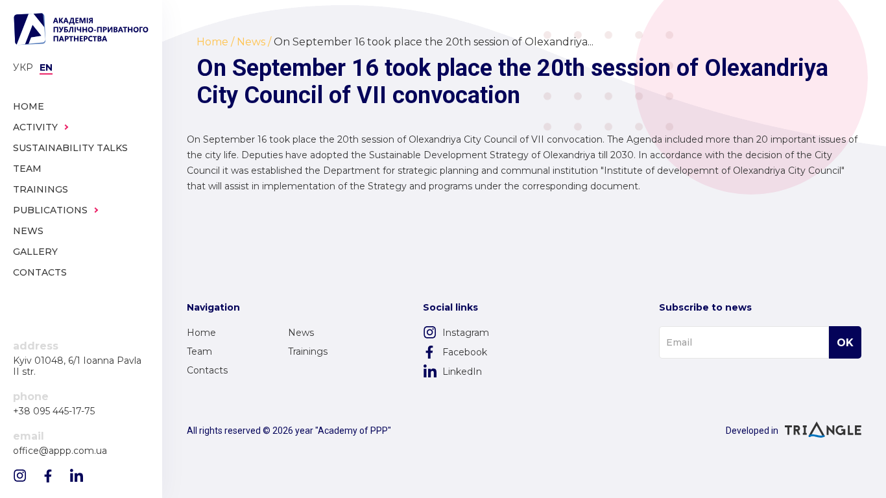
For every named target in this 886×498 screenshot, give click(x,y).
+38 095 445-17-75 (54, 411)
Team (199, 351)
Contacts (207, 370)
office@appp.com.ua (60, 450)
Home (201, 332)
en (46, 67)
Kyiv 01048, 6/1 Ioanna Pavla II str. (77, 366)
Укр (23, 67)
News (301, 332)
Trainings (308, 351)
